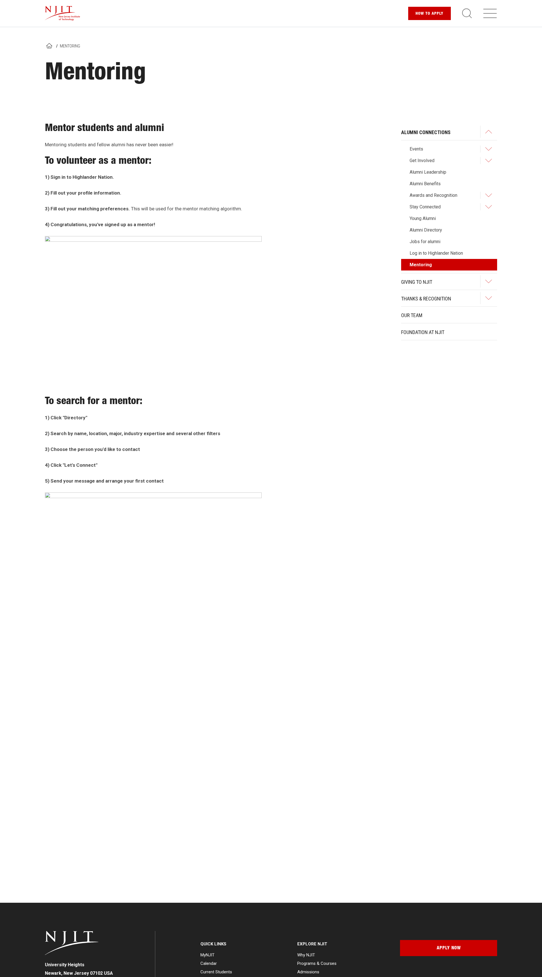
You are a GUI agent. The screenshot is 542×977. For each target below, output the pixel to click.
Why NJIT (306, 955)
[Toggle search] (467, 13)
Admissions (308, 971)
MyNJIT (207, 955)
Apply (429, 14)
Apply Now (449, 948)
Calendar (208, 963)
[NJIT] (62, 13)
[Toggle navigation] (490, 13)
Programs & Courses (316, 963)
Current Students (216, 971)
